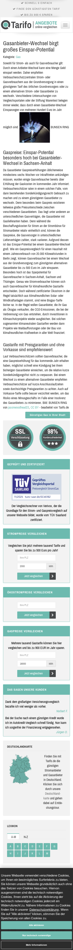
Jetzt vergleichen (33, 576)
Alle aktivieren (36, 925)
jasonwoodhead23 (18, 407)
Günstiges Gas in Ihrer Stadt (47, 414)
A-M (13, 837)
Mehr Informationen (36, 944)
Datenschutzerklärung (44, 909)
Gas (18, 57)
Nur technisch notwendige (36, 935)
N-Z (26, 837)
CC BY (35, 407)
